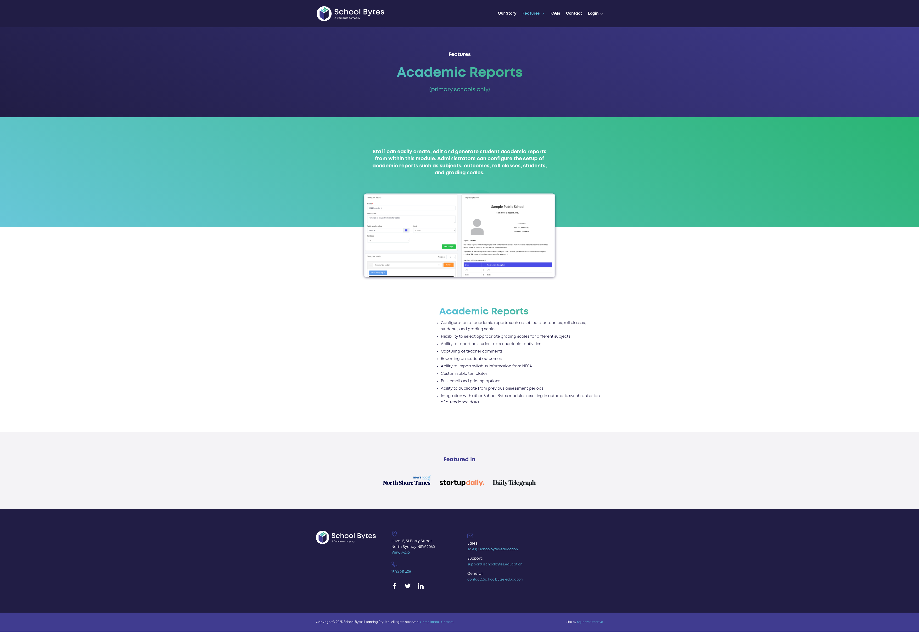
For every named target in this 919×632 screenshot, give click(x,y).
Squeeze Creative (590, 622)
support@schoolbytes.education (494, 564)
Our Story (507, 13)
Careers (447, 622)
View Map (401, 552)
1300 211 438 (401, 572)
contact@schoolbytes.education (495, 579)
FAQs (555, 13)
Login (593, 13)
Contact (574, 13)
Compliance (429, 622)
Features (531, 13)
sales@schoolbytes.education (492, 549)
